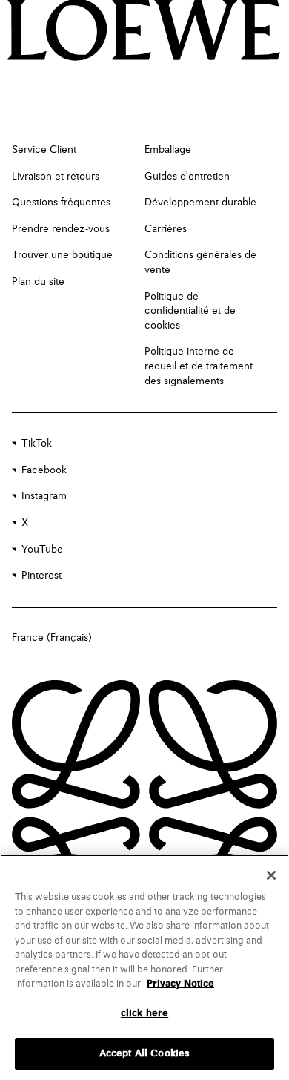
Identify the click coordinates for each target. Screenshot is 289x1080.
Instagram (44, 496)
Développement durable (200, 202)
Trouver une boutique (62, 255)
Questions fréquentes (61, 202)
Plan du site (38, 282)
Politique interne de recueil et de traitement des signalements (198, 366)
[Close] (271, 875)
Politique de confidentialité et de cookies (190, 311)
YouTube (42, 549)
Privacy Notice (180, 984)
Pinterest (41, 575)
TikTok (36, 443)
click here (144, 1013)
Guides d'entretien (187, 176)
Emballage (167, 150)
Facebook (44, 470)
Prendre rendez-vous (61, 229)
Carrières (165, 229)
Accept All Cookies (144, 1053)
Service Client (44, 150)
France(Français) (52, 638)
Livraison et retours (55, 176)
